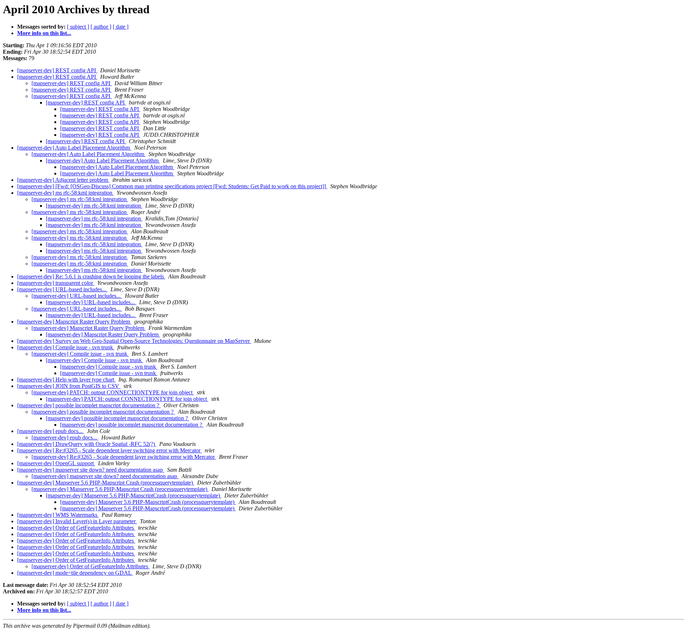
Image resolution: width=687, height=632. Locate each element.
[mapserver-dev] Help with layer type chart (66, 379)
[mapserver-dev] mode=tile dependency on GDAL (75, 573)
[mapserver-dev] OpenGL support (56, 463)
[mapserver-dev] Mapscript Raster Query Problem (74, 322)
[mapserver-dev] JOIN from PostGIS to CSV (69, 386)
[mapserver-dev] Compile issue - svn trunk (65, 347)
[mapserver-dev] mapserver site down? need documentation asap (90, 470)
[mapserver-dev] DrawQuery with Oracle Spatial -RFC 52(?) (86, 444)
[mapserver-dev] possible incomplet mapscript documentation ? (89, 405)
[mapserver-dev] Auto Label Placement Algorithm (74, 148)
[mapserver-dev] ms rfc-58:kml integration (65, 193)
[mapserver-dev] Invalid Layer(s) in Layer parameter (77, 521)
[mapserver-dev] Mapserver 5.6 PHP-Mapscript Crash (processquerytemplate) (105, 483)
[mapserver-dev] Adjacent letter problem (63, 180)
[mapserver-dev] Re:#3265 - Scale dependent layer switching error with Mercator (109, 450)
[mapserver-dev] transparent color (55, 283)
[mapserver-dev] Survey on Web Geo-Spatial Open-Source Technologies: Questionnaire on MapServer (134, 341)
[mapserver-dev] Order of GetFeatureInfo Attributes (76, 528)
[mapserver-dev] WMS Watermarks (58, 515)
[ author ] (101, 27)
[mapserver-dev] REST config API (57, 70)
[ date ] (120, 27)
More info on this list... (44, 33)
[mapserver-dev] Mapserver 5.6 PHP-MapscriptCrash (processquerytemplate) (133, 495)
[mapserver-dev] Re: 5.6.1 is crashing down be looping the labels (91, 276)
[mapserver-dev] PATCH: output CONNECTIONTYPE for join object (112, 392)
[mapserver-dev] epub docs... (50, 431)
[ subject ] (78, 27)
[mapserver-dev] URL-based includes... (62, 289)
